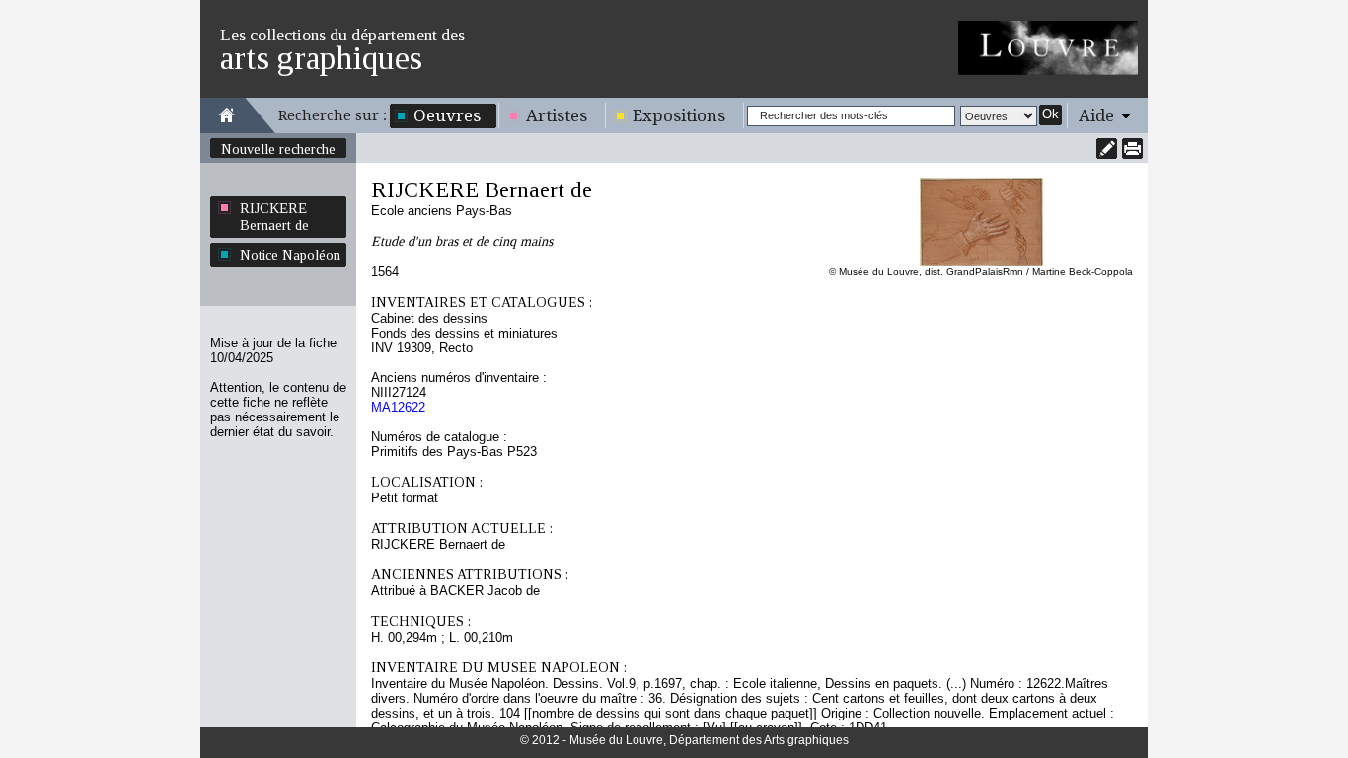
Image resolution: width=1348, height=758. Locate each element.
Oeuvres (447, 115)
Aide (1096, 115)
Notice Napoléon (290, 255)
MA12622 (398, 407)
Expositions (679, 115)
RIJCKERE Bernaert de (274, 216)
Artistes (556, 115)
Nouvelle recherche (278, 149)
